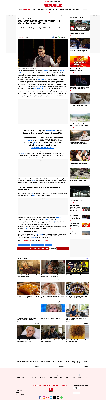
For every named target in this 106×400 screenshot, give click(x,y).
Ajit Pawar (34, 195)
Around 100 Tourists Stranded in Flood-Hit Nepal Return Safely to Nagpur (79, 162)
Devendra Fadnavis (24, 245)
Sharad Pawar (58, 217)
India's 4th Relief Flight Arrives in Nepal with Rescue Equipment (79, 199)
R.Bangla (55, 1)
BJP (35, 70)
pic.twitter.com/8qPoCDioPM (42, 147)
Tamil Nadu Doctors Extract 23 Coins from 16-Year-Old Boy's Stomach (79, 106)
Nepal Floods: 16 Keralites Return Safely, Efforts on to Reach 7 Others (79, 124)
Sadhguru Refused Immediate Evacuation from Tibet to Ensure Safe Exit (79, 143)
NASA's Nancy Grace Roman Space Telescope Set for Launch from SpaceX (75, 234)
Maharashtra (45, 70)
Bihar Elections (45, 12)
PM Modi (30, 12)
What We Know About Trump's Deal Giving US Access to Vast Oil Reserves (79, 51)
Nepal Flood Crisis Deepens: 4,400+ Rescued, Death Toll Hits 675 (78, 32)
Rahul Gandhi (37, 12)
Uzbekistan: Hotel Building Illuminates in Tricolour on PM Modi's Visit (79, 87)
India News (72, 109)
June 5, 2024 (48, 151)
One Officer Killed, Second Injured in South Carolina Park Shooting (79, 69)
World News (72, 35)
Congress (22, 153)
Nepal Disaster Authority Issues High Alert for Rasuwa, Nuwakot (79, 181)
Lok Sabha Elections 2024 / (31, 15)
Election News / (22, 15)
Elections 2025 (53, 12)
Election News (21, 37)
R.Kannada (59, 1)
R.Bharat (51, 1)
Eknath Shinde (45, 88)
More (84, 9)
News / (17, 15)
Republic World (46, 1)
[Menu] (83, 5)
